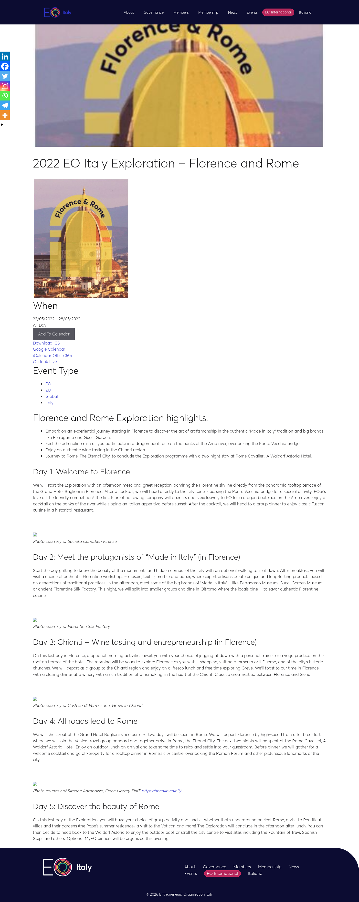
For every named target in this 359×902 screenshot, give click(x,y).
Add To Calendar (54, 333)
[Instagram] (5, 86)
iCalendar (42, 355)
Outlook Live (45, 361)
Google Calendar (49, 349)
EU (48, 390)
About (129, 12)
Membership (208, 12)
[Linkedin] (5, 56)
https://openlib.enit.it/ (161, 790)
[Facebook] (5, 66)
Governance (154, 12)
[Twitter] (5, 76)
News (232, 12)
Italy (49, 402)
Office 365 (62, 355)
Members (181, 12)
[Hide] (2, 125)
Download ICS (46, 342)
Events (252, 12)
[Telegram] (5, 105)
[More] (5, 115)
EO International (278, 12)
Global (51, 396)
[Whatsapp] (5, 95)
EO (48, 383)
